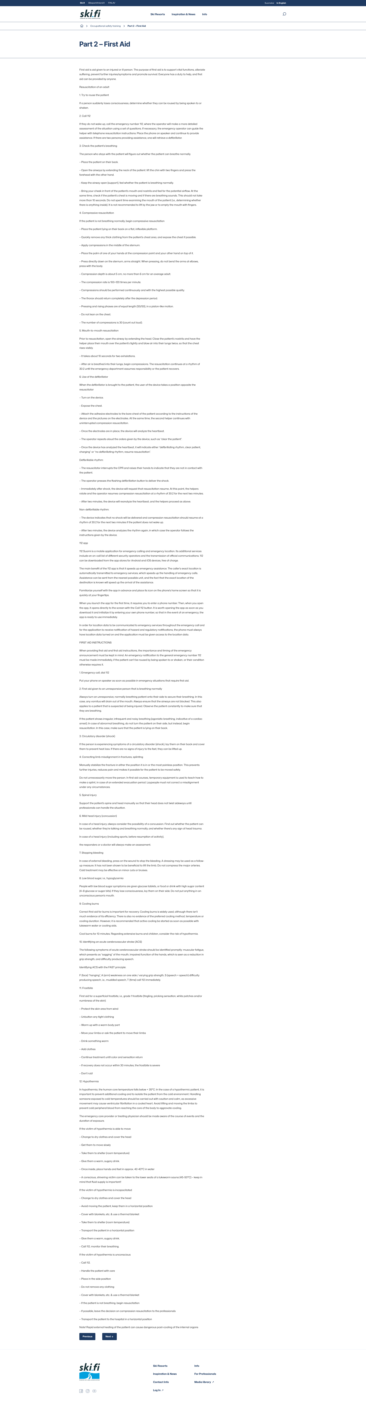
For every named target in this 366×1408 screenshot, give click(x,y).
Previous (87, 1336)
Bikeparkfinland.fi (96, 3)
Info (204, 14)
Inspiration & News (183, 14)
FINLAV (111, 3)
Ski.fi (82, 3)
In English (281, 3)
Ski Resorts (158, 14)
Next (108, 1336)
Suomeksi (269, 3)
